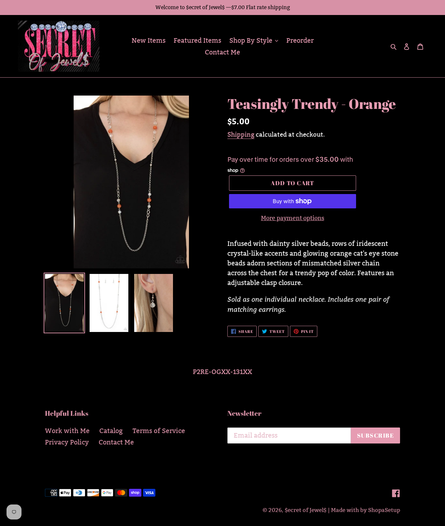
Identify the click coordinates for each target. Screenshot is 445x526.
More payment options (292, 218)
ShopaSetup (384, 510)
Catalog (111, 431)
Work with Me (67, 431)
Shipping (240, 134)
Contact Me (116, 442)
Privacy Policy (67, 442)
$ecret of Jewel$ (305, 510)
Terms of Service (159, 431)
